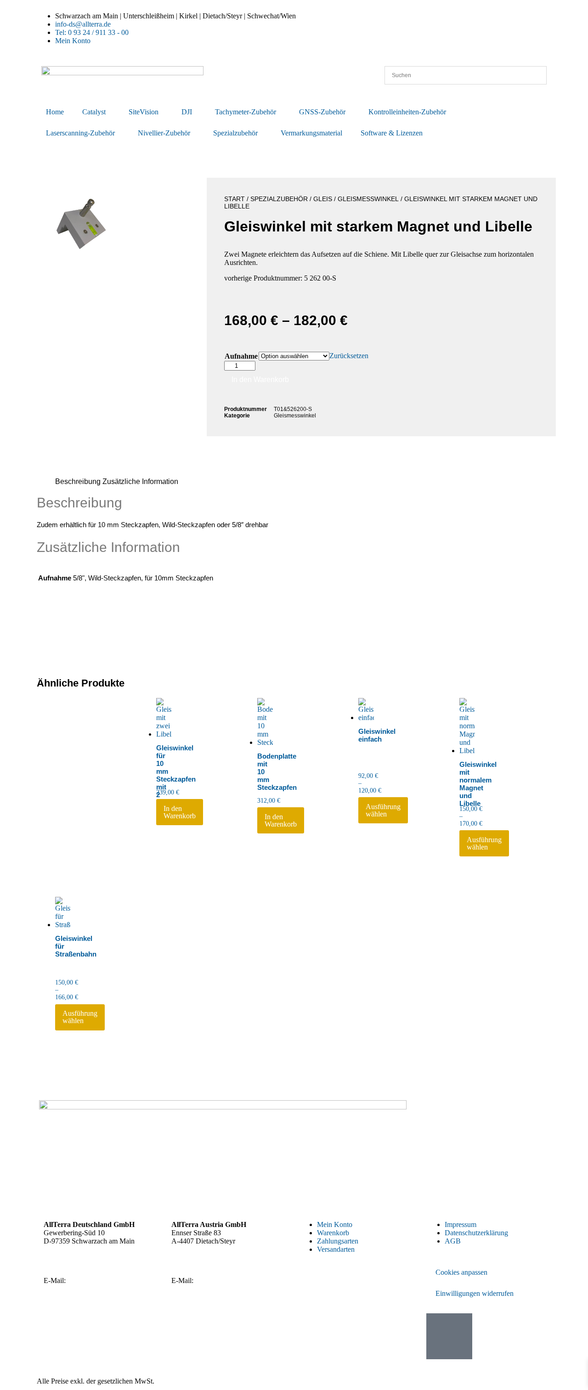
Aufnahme (241, 356)
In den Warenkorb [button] (180, 812)
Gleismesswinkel (368, 199)
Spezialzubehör (235, 133)
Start (234, 199)
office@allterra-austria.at (230, 1280)
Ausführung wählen (383, 810)
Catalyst (94, 112)
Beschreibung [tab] (78, 481)
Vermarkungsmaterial (311, 133)
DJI (186, 112)
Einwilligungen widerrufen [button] (474, 1293)
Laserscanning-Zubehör (80, 133)
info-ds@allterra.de (95, 1280)
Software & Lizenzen (392, 133)
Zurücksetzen (348, 356)
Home (55, 112)
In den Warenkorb (260, 379)
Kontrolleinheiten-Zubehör (407, 112)
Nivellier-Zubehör (164, 133)
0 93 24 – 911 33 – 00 (101, 1257)
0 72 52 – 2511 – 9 (213, 1265)
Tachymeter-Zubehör (245, 112)
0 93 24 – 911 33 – (86, 1265)
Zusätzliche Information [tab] (140, 481)
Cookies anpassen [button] (461, 1272)
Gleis (322, 199)
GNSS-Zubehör (322, 112)
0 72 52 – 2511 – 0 (224, 1257)
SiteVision (143, 112)
